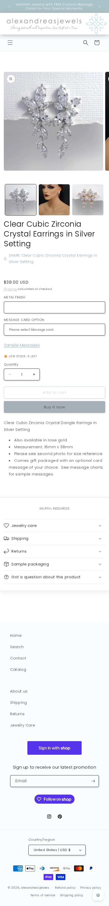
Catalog (18, 669)
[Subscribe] (93, 781)
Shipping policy (72, 895)
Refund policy (65, 888)
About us (19, 691)
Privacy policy (90, 888)
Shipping (10, 289)
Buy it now (54, 407)
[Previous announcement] (9, 6)
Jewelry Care (22, 725)
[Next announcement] (99, 6)
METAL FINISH (14, 297)
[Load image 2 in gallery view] (54, 199)
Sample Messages (22, 345)
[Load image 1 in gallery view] (20, 199)
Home (16, 635)
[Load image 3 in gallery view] (87, 199)
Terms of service (42, 895)
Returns (17, 713)
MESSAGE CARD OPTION (24, 319)
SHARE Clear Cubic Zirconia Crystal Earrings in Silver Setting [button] (53, 258)
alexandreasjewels (35, 887)
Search (17, 646)
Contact (18, 658)
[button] (10, 42)
